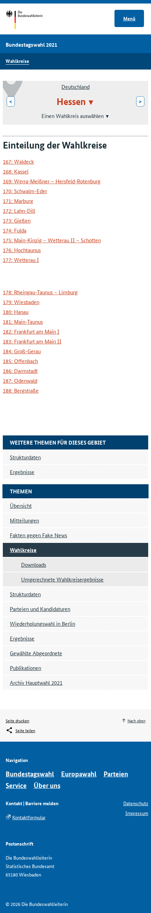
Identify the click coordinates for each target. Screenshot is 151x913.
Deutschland (75, 86)
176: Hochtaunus (22, 250)
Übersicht (21, 505)
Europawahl (79, 773)
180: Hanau (15, 311)
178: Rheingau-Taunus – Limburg (40, 292)
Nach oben (136, 720)
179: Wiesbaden (21, 302)
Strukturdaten (25, 594)
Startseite (31, 20)
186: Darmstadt (20, 370)
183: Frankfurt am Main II (32, 341)
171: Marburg (18, 200)
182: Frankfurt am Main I (31, 331)
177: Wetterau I (21, 259)
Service (16, 785)
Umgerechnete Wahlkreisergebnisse (62, 579)
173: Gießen (17, 220)
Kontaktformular (29, 817)
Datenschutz (135, 803)
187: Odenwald (20, 380)
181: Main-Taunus (23, 321)
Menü (129, 18)
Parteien (116, 773)
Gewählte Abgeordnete (36, 653)
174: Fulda (14, 230)
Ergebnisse (22, 638)
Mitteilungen (24, 520)
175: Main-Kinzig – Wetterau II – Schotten (52, 240)
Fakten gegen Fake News (38, 535)
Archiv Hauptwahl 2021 (36, 682)
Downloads (33, 564)
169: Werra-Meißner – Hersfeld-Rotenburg (51, 181)
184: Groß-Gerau (22, 351)
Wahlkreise (17, 60)
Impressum (136, 812)
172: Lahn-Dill (19, 210)
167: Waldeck (18, 161)
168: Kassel (15, 171)
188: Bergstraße (21, 390)
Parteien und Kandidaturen (40, 608)
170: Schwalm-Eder (25, 191)
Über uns (47, 785)
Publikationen (25, 667)
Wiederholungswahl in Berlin (42, 623)
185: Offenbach (20, 360)
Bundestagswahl (30, 773)
